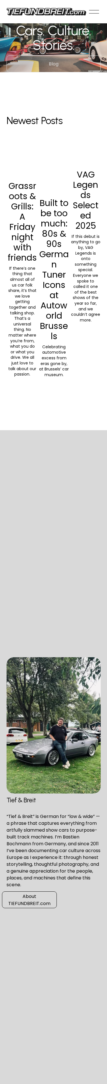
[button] (91, 147)
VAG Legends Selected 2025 (85, 200)
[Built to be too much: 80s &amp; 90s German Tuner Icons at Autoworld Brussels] (54, 174)
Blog (53, 64)
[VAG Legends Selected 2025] (86, 159)
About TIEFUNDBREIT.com (29, 900)
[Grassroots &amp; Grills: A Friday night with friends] (22, 165)
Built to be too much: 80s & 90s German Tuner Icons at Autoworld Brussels (54, 269)
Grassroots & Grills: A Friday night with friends (22, 222)
